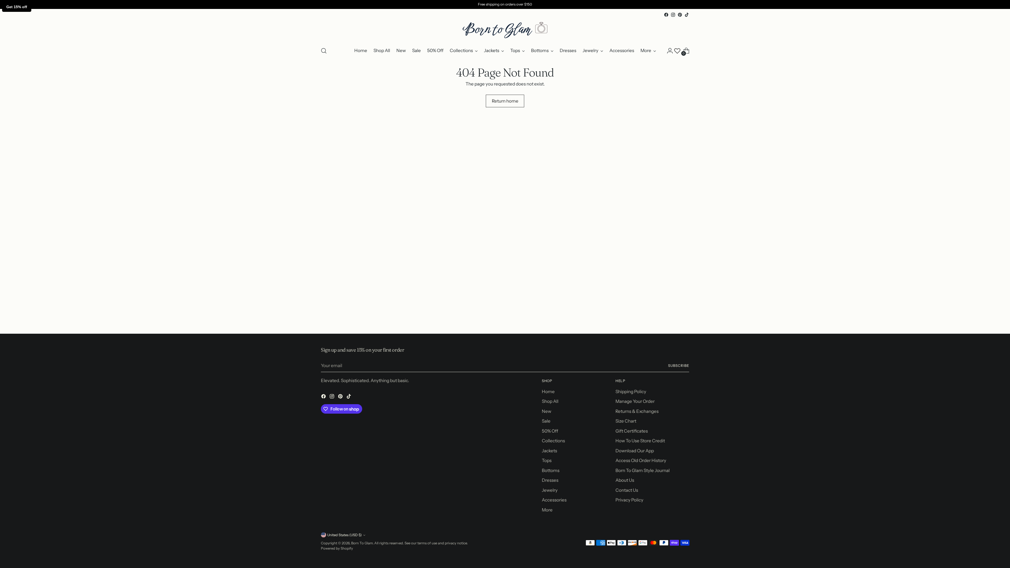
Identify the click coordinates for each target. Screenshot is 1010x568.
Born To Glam (362, 543)
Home (548, 391)
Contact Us (626, 490)
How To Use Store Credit (640, 440)
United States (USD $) (344, 535)
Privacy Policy (629, 500)
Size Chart (625, 421)
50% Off (550, 431)
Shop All (550, 401)
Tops (547, 460)
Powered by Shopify (337, 548)
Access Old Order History (640, 460)
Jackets (549, 450)
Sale (546, 421)
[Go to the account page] (670, 50)
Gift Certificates (631, 431)
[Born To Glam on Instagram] (673, 14)
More (547, 510)
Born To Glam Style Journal (642, 470)
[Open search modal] (324, 50)
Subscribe (678, 365)
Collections (553, 440)
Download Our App (634, 450)
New (546, 411)
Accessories (554, 500)
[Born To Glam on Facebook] (666, 14)
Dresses (550, 480)
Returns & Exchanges (637, 411)
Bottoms (550, 470)
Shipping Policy (630, 391)
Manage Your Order (635, 401)
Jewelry (550, 490)
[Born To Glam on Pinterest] (680, 14)
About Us (624, 480)
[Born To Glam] (505, 30)
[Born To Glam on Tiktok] (686, 14)
